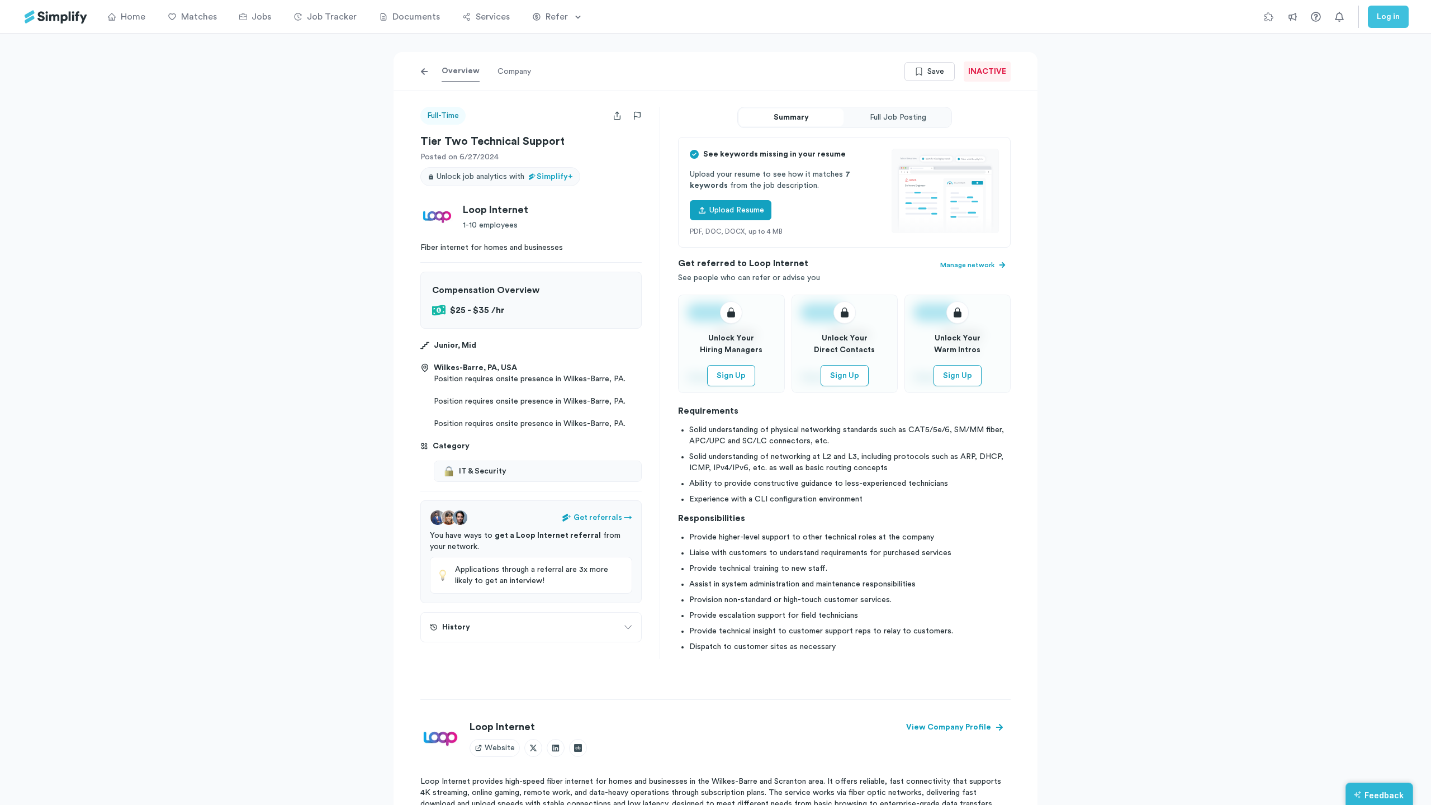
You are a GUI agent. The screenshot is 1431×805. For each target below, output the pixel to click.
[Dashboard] (55, 17)
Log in (1388, 17)
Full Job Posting (898, 117)
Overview (461, 71)
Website (500, 748)
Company (514, 71)
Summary (791, 117)
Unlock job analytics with (505, 177)
